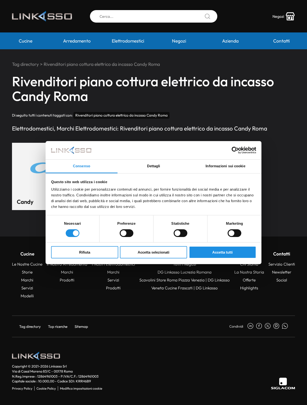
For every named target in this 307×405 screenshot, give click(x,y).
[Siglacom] (283, 383)
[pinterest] (276, 326)
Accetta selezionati (153, 252)
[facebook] (259, 326)
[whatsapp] (285, 326)
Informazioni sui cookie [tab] (225, 166)
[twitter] (268, 326)
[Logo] (42, 16)
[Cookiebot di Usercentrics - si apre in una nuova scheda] (235, 150)
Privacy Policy (22, 388)
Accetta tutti (222, 252)
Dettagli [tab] (153, 166)
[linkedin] (250, 326)
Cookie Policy (46, 388)
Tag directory (25, 64)
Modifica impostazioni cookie (81, 388)
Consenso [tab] (81, 166)
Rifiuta (84, 252)
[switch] (126, 233)
